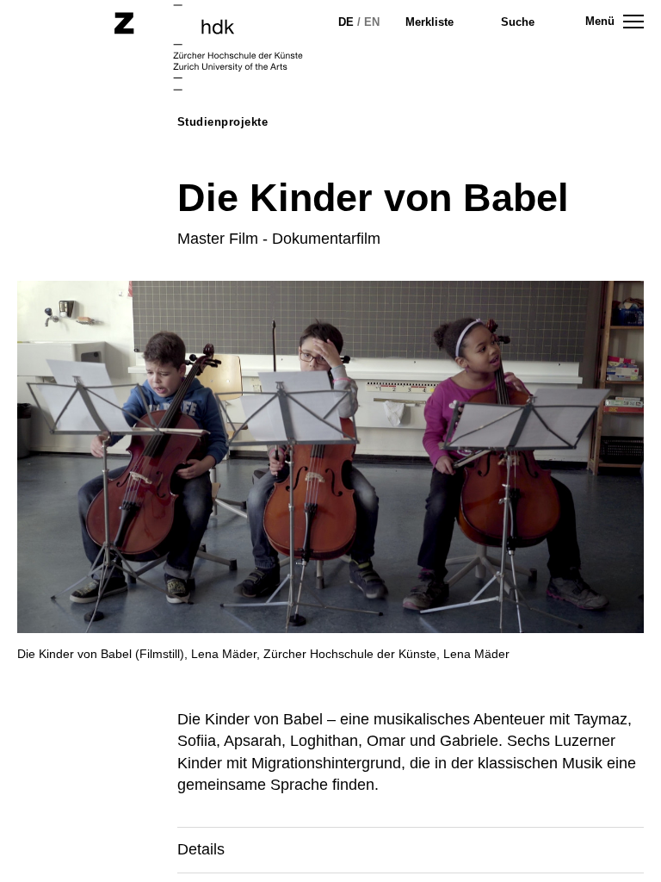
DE (346, 22)
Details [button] (201, 849)
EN (372, 22)
